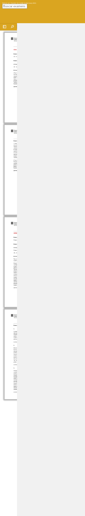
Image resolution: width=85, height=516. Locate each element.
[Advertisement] (51, 91)
